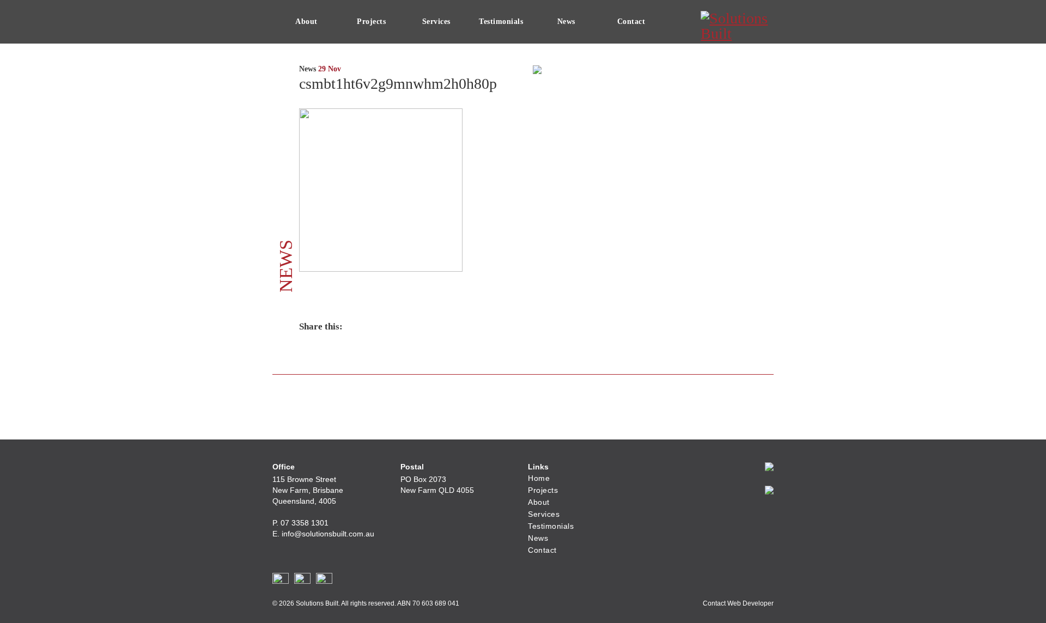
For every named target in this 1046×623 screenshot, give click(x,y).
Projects (371, 21)
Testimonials (501, 21)
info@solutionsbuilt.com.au (328, 533)
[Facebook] (280, 581)
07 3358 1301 (305, 522)
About (306, 21)
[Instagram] (302, 581)
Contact (631, 21)
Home (539, 478)
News (566, 21)
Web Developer (750, 603)
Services (436, 21)
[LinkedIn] (324, 581)
